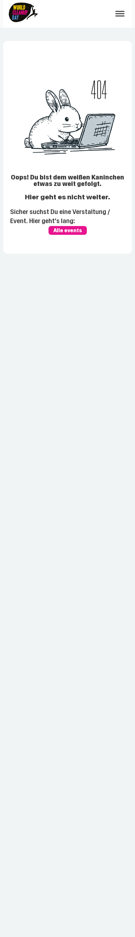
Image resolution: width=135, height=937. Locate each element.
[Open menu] (119, 14)
